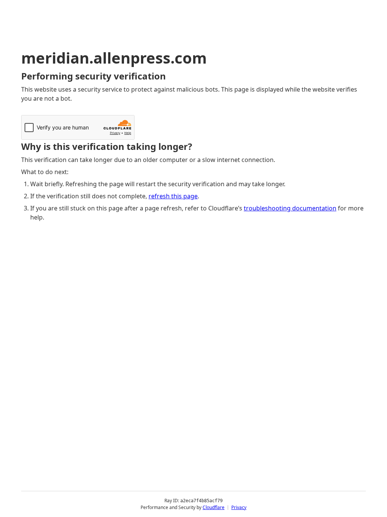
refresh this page (173, 196)
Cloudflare (213, 507)
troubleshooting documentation (290, 208)
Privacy (238, 507)
